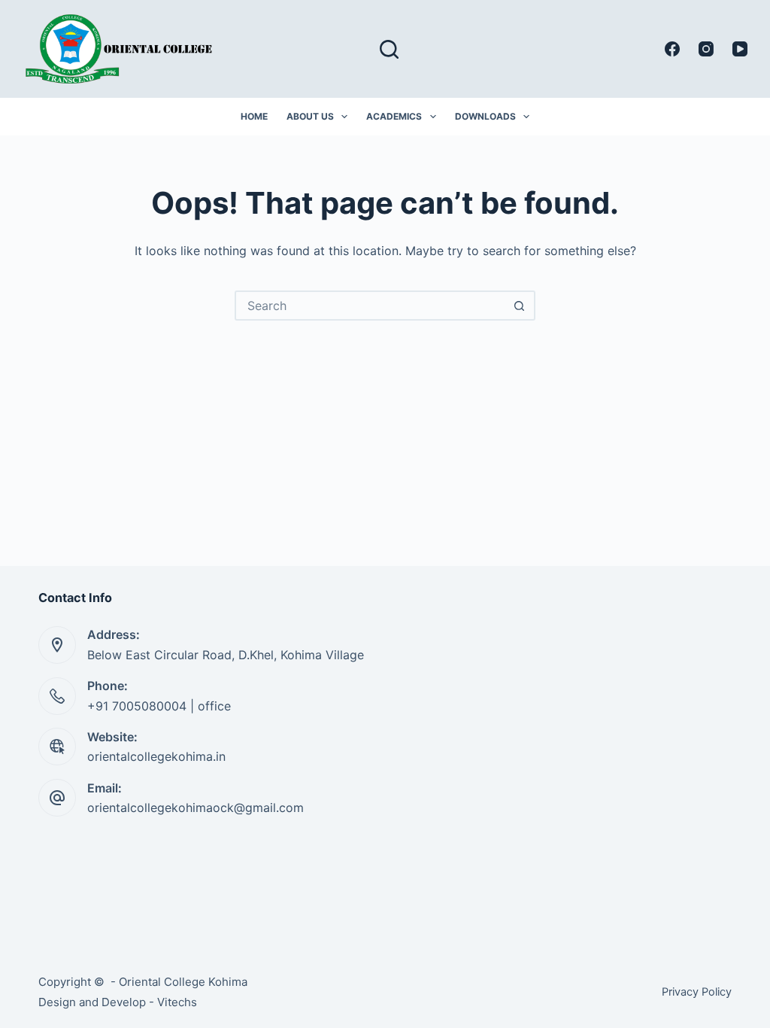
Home (254, 116)
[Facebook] (672, 48)
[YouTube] (739, 48)
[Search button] (519, 305)
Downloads (485, 116)
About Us (310, 116)
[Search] (389, 49)
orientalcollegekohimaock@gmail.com (195, 807)
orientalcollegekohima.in (156, 756)
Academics (394, 116)
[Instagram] (706, 48)
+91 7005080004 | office (159, 705)
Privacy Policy (697, 992)
